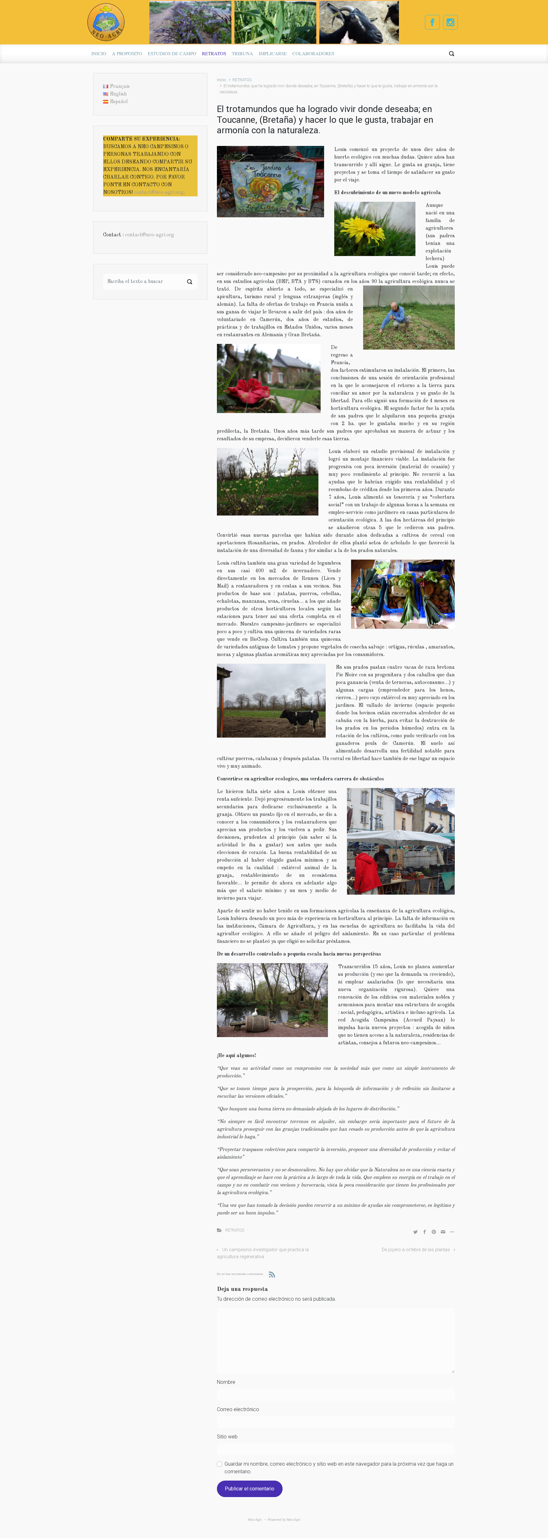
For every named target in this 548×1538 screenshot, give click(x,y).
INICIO (98, 53)
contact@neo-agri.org (158, 192)
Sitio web (227, 1437)
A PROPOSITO (127, 53)
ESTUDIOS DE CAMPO (172, 53)
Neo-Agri (293, 1520)
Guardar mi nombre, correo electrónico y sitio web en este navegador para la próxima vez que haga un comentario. (339, 1468)
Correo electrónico (238, 1409)
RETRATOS (214, 53)
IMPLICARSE (273, 53)
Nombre (226, 1382)
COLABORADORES (313, 53)
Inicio (221, 79)
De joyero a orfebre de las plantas (416, 1249)
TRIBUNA (242, 53)
